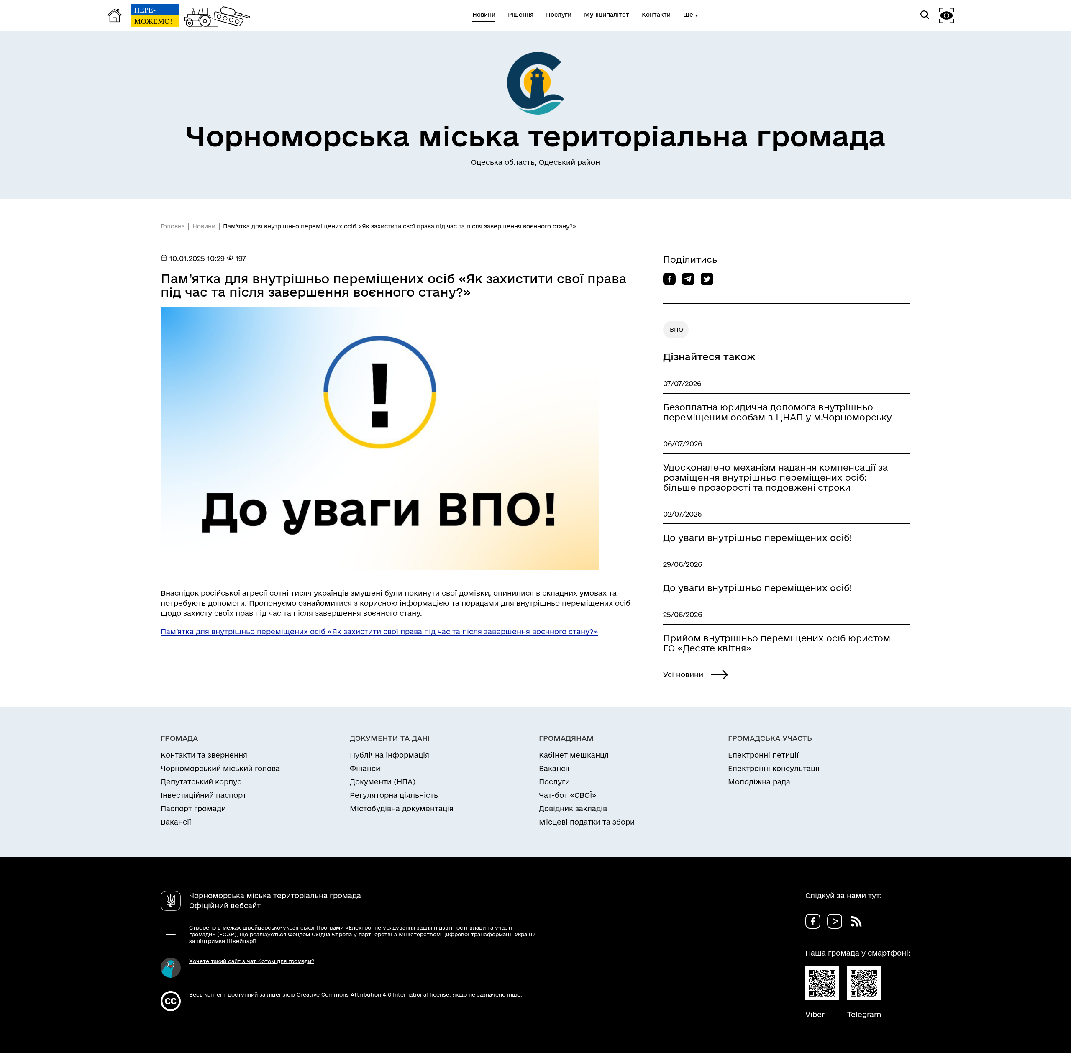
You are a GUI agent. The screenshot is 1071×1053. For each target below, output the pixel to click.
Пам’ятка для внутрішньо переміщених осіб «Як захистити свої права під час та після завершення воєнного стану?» (379, 631)
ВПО (676, 329)
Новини (203, 226)
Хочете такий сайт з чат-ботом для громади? (251, 961)
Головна (173, 226)
